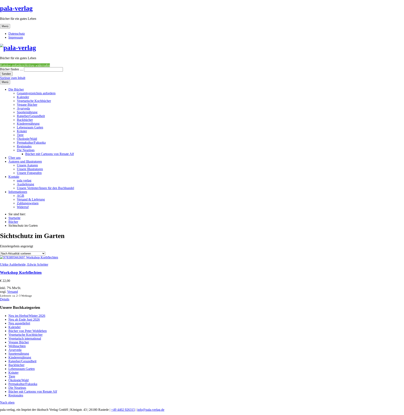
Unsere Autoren (27, 165)
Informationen (17, 192)
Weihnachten (17, 346)
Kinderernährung (28, 123)
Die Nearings (26, 150)
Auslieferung (25, 184)
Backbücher (25, 120)
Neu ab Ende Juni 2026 (24, 319)
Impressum (15, 37)
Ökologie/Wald (27, 139)
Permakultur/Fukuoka (31, 142)
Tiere (20, 135)
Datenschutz (16, 33)
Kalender (23, 97)
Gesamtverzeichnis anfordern (36, 93)
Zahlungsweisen (28, 203)
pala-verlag (16, 8)
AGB (20, 195)
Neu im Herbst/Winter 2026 (26, 315)
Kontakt (13, 176)
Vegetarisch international (24, 338)
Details (4, 299)
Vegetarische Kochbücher (34, 101)
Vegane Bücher (27, 104)
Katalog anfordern (12, 65)
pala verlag (24, 180)
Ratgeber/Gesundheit (31, 116)
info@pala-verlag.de (150, 409)
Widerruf (23, 207)
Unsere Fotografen (29, 173)
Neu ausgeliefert (19, 323)
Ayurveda (23, 108)
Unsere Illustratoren (30, 169)
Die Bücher (16, 89)
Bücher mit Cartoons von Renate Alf (49, 154)
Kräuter (22, 131)
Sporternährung (27, 112)
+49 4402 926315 (123, 409)
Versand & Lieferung (31, 199)
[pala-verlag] (18, 47)
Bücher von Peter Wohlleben (27, 331)
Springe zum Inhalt (12, 78)
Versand (12, 291)
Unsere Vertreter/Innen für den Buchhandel (45, 188)
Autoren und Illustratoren (25, 161)
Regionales (24, 146)
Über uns (14, 157)
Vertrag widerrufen (37, 65)
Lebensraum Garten (30, 127)
